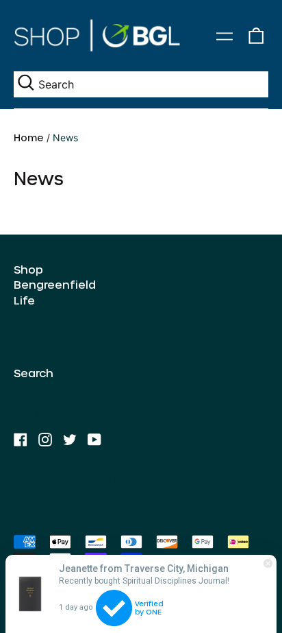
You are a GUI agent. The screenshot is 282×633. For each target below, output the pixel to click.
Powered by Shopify (51, 503)
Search (33, 372)
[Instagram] (45, 439)
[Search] (26, 84)
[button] (256, 36)
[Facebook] (20, 439)
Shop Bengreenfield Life (55, 285)
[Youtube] (94, 439)
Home (29, 137)
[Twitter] (70, 439)
